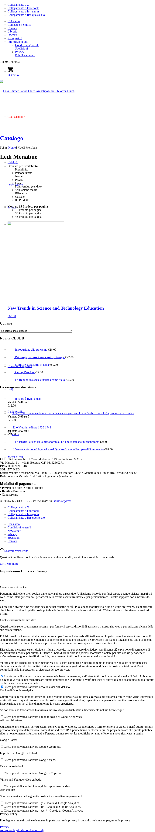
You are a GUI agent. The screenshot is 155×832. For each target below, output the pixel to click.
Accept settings (9, 830)
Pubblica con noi (25, 55)
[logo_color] (37, 91)
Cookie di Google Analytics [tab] (16, 690)
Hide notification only (31, 830)
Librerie (12, 31)
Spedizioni (21, 48)
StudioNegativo (62, 501)
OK (2, 563)
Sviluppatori (15, 38)
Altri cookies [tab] (7, 789)
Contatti (12, 28)
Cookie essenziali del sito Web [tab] (18, 620)
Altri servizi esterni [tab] (11, 720)
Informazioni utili (18, 41)
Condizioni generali (27, 45)
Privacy (19, 51)
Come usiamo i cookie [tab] (13, 587)
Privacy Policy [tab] (8, 814)
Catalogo (11, 138)
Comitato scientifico (19, 24)
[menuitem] (81, 21)
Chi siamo (14, 21)
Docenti (12, 34)
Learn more (11, 563)
